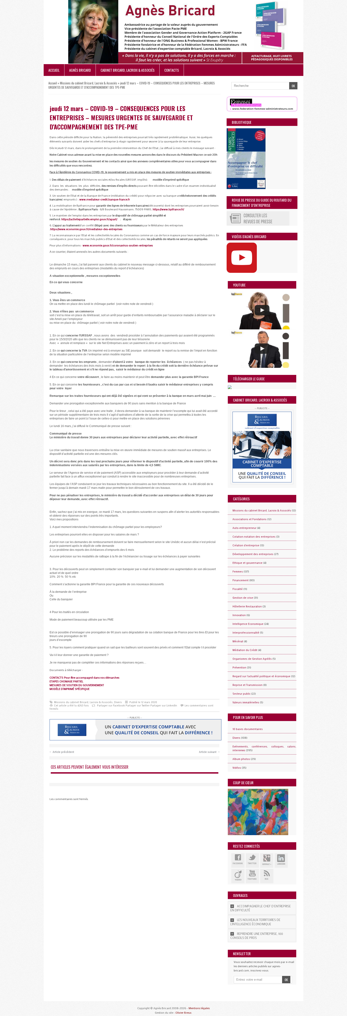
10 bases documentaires (248, 729)
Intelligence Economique (248, 624)
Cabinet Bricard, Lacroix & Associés (128, 70)
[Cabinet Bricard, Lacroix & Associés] (135, 729)
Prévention (239, 667)
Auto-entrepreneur (244, 528)
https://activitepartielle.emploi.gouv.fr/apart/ (89, 219)
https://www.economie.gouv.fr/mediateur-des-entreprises (86, 229)
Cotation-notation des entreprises (254, 536)
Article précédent (62, 751)
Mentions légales (199, 1008)
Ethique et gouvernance (247, 562)
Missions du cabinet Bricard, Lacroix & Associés (88, 83)
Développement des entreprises (253, 554)
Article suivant (209, 751)
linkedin (281, 860)
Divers (118, 702)
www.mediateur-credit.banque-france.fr (104, 199)
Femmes (238, 571)
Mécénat (238, 641)
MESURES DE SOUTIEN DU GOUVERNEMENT (77, 685)
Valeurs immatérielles (246, 702)
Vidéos (237, 767)
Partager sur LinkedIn (163, 705)
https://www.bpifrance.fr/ (168, 209)
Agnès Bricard (80, 70)
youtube (252, 876)
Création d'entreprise (246, 545)
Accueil (53, 70)
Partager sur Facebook (111, 705)
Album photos (241, 759)
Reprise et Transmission (247, 685)
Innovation (239, 615)
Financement (241, 580)
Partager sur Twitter (138, 705)
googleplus (266, 860)
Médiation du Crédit (245, 650)
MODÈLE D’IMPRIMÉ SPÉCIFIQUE (69, 689)
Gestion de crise (243, 597)
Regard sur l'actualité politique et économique (261, 676)
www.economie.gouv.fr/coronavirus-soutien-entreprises (118, 245)
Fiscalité (238, 589)
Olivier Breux (183, 1012)
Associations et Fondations (250, 519)
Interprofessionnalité (246, 632)
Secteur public (241, 693)
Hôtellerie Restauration (247, 606)
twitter (252, 860)
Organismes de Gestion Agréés (252, 658)
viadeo (238, 876)
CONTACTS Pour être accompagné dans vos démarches (84, 677)
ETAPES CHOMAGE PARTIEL (66, 681)
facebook (238, 860)
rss (266, 876)
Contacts (171, 70)
